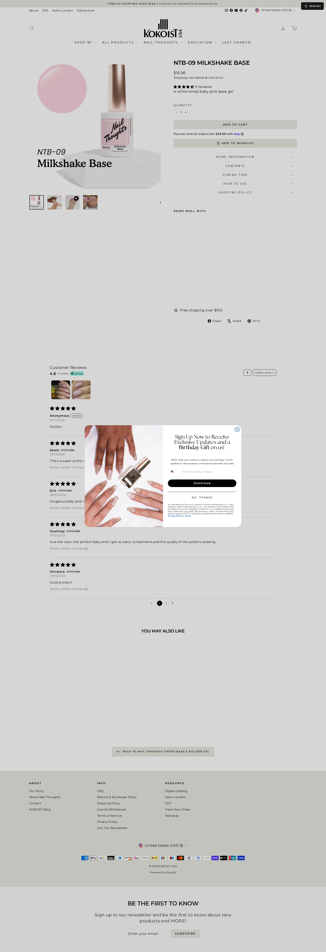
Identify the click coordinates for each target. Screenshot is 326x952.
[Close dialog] (237, 429)
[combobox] (175, 471)
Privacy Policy (175, 516)
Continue (202, 483)
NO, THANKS (202, 497)
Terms (188, 516)
